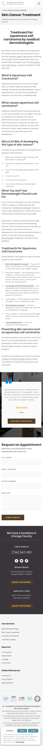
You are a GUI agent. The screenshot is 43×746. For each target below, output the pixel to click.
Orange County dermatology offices (16, 359)
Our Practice (7, 652)
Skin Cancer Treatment (11, 632)
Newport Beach (21, 567)
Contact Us (6, 675)
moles (11, 205)
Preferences (9, 730)
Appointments (7, 683)
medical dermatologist (22, 208)
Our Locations (7, 679)
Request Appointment (21, 582)
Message (6, 493)
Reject (22, 730)
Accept (33, 730)
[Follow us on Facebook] (16, 562)
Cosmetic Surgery (9, 639)
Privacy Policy (20, 742)
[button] (38, 4)
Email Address (9, 469)
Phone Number (9, 481)
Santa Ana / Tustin (21, 591)
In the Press (6, 663)
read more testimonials (21, 421)
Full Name (7, 457)
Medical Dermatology (10, 629)
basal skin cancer (26, 170)
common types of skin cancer (21, 56)
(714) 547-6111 (21, 552)
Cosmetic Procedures (10, 636)
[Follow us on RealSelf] (26, 562)
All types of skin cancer (15, 10)
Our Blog (5, 659)
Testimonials (6, 656)
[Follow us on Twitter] (21, 562)
